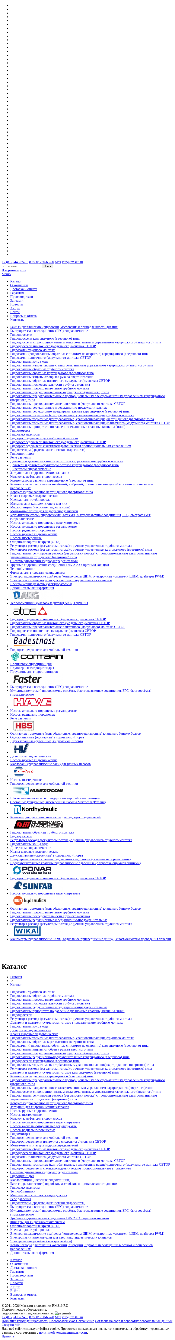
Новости (16, 304)
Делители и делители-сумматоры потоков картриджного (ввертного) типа (64, 465)
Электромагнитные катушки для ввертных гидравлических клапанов (61, 580)
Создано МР (11, 1325)
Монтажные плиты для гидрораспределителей (44, 511)
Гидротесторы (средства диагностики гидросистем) (47, 449)
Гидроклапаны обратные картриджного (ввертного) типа (52, 373)
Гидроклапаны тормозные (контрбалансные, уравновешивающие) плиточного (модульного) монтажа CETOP (90, 423)
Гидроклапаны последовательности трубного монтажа (50, 384)
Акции (15, 308)
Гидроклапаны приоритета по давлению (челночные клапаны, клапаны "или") (67, 426)
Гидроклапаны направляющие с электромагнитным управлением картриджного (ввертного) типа (81, 365)
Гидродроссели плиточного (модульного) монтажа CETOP (53, 346)
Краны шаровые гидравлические (34, 496)
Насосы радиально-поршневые (32, 530)
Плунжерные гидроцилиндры (32, 668)
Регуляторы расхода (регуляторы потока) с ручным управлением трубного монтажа (71, 545)
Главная (16, 977)
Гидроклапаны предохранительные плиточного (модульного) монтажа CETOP (67, 403)
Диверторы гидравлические (30, 469)
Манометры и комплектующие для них (38, 503)
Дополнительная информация (32, 588)
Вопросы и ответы (23, 316)
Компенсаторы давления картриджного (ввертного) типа (51, 480)
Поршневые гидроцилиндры (31, 664)
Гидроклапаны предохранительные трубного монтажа (49, 388)
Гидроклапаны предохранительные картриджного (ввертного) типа (59, 392)
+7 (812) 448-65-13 (15, 262)
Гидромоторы (20, 430)
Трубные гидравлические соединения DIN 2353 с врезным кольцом (59, 565)
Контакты (17, 319)
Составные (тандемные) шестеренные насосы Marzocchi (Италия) (58, 802)
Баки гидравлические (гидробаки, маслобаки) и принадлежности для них (64, 327)
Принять (8, 1336)
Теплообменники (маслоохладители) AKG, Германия (49, 603)
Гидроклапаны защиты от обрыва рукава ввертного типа (51, 377)
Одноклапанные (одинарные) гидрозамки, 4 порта (47, 737)
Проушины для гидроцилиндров (34, 671)
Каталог (16, 281)
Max (58, 262)
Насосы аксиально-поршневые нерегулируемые (45, 522)
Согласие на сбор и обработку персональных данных (133, 1321)
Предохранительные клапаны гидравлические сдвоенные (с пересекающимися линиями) (75, 863)
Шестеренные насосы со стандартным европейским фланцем (55, 798)
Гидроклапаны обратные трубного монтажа (42, 369)
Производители (21, 296)
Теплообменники (22, 568)
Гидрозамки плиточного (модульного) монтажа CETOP (50, 357)
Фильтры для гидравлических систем (37, 572)
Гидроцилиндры (22, 453)
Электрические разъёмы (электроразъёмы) (41, 584)
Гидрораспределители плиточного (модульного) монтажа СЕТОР (58, 442)
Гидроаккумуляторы (25, 434)
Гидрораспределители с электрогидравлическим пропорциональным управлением (70, 446)
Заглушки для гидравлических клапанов (39, 473)
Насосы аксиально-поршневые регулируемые (43, 526)
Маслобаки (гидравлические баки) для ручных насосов (50, 764)
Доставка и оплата (23, 289)
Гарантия (17, 293)
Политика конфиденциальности (25, 1321)
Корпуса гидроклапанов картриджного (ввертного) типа (51, 492)
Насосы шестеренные (26, 538)
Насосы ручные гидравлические (33, 534)
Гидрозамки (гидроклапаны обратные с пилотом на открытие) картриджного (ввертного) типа (79, 354)
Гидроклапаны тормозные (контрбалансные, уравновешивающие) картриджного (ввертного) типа (82, 419)
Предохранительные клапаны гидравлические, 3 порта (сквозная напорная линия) (70, 859)
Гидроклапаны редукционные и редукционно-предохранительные (58, 407)
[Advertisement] (27, 950)
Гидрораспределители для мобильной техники (44, 438)
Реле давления (20, 457)
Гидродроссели (21, 334)
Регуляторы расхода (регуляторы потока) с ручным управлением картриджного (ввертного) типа (81, 549)
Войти (15, 312)
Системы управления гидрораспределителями (44, 561)
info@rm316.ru (72, 262)
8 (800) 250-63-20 (41, 262)
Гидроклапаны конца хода (29, 361)
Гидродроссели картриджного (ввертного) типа (45, 338)
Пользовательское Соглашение (71, 1321)
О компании (19, 285)
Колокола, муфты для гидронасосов (36, 476)
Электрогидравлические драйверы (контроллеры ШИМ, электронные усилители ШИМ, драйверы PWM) (87, 576)
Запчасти (16, 300)
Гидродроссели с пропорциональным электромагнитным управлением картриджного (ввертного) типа (85, 342)
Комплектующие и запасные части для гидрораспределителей (55, 817)
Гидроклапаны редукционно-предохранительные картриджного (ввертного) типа (70, 411)
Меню (6, 274)
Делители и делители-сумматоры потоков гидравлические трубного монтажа (66, 461)
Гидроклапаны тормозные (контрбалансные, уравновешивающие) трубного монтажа (72, 415)
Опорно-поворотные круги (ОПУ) (35, 542)
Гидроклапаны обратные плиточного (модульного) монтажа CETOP (60, 380)
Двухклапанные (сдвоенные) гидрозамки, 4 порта (46, 741)
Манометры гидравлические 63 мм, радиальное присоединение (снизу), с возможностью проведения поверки (90, 939)
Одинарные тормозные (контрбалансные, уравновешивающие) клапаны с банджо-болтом (75, 733)
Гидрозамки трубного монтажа (32, 350)
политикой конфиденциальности (63, 1332)
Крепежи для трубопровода (30, 499)
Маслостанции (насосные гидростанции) (40, 507)
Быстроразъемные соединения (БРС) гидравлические (49, 331)
